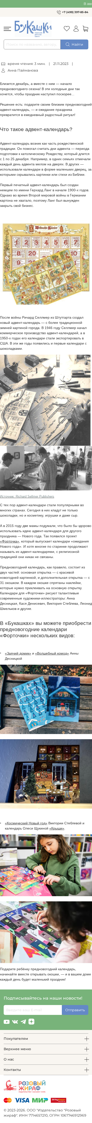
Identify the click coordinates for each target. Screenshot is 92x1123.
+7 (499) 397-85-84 (75, 12)
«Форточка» (9, 541)
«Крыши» (56, 828)
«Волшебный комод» (52, 653)
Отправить (75, 1010)
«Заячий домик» (18, 653)
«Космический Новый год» (26, 823)
